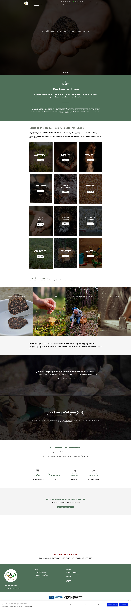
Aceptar (123, 604)
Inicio (36, 4)
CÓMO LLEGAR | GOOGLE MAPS (65, 507)
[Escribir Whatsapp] (73, 2)
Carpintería (94, 4)
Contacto (103, 4)
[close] (129, 601)
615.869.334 (81, 2)
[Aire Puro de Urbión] (26, 5)
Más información (30, 606)
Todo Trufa (43, 4)
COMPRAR (40, 160)
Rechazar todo (112, 604)
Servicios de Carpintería (41, 575)
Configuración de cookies (99, 604)
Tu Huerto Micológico (54, 4)
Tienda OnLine (68, 4)
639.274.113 (67, 2)
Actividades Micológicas (82, 4)
